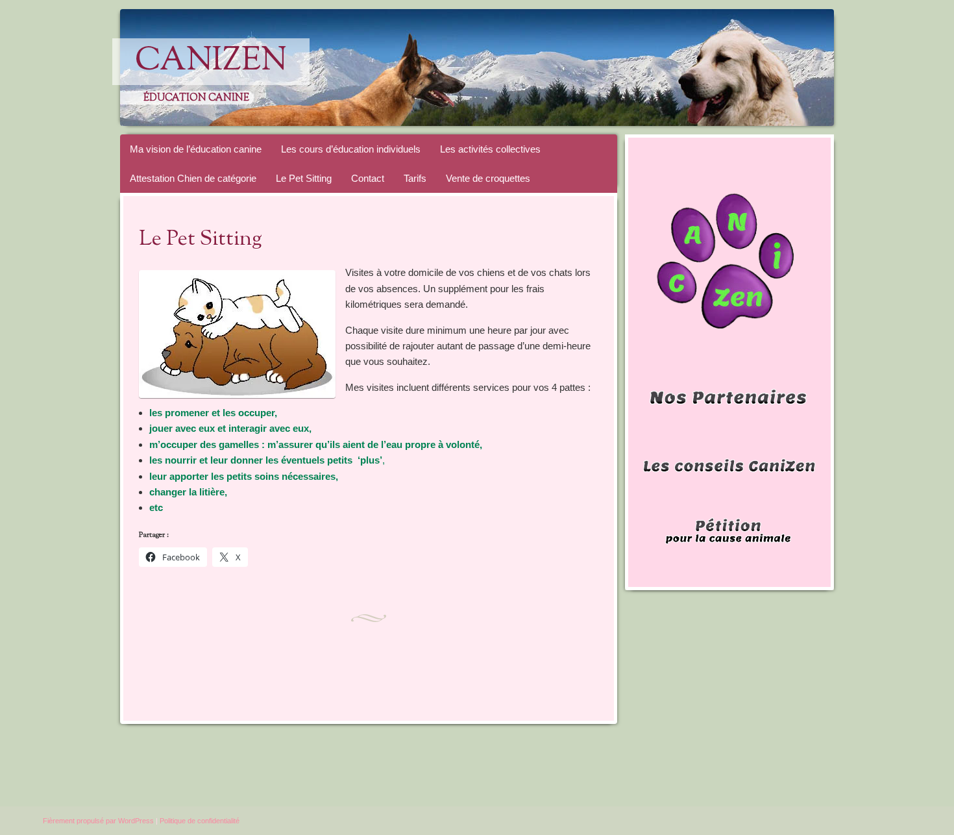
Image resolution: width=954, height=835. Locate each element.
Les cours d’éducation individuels (351, 149)
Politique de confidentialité (199, 821)
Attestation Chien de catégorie (193, 178)
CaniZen (211, 61)
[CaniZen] (501, 67)
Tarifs (415, 178)
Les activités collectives (490, 149)
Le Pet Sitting (304, 178)
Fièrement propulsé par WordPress (98, 821)
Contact (367, 178)
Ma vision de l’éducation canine (196, 149)
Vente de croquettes (488, 178)
